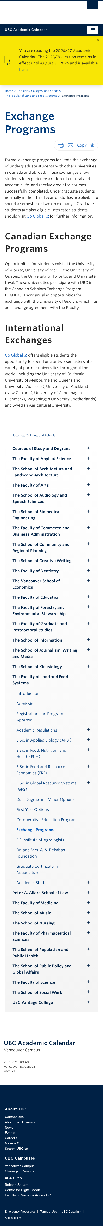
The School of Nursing (33, 923)
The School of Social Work (37, 992)
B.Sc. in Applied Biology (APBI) (44, 740)
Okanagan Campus (19, 1171)
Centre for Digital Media (23, 1190)
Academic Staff (30, 882)
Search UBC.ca (16, 1148)
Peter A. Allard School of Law (40, 893)
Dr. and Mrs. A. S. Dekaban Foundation (40, 853)
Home (9, 91)
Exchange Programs (35, 830)
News (9, 1127)
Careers (11, 1138)
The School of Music (31, 913)
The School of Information (37, 640)
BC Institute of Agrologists (40, 840)
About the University (20, 1122)
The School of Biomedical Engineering (36, 514)
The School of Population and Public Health (40, 952)
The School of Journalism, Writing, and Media (45, 653)
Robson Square (17, 1185)
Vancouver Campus (19, 1166)
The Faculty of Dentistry (35, 571)
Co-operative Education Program (46, 819)
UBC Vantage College (32, 1002)
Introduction (28, 693)
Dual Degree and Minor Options (45, 799)
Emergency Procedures (20, 1211)
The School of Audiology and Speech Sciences (39, 498)
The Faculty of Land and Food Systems (31, 95)
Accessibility (13, 1218)
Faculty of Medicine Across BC (28, 1195)
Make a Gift (13, 1143)
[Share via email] (70, 145)
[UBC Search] (92, 6)
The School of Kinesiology (37, 666)
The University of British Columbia (37, 10)
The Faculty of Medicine (35, 903)
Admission (26, 703)
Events (10, 1133)
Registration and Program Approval (39, 717)
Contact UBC (14, 1117)
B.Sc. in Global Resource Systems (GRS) (46, 786)
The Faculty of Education (36, 597)
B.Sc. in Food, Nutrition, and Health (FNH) (41, 753)
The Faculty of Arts (30, 485)
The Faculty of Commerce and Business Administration (40, 531)
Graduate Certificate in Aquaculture (37, 869)
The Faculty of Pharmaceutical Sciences (41, 936)
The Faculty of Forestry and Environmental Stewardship (39, 610)
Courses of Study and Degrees (41, 448)
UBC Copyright (71, 1211)
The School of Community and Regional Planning (40, 547)
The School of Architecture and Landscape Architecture (42, 472)
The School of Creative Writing (42, 560)
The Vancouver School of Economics (36, 584)
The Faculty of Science (33, 982)
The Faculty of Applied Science (41, 458)
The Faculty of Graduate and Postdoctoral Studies (39, 627)
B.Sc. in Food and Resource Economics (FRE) (40, 769)
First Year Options (32, 809)
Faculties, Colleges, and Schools (39, 91)
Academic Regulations (36, 730)
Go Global (36, 216)
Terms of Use (48, 1211)
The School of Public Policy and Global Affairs (42, 969)
